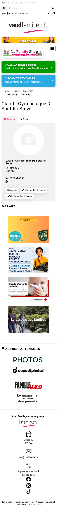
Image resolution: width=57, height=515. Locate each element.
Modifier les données (34, 190)
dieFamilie (24, 2)
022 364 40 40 (17, 178)
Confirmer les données (21, 196)
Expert (4, 14)
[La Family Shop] (22, 53)
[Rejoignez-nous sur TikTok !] (28, 492)
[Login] (53, 13)
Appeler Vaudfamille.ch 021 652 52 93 (28, 473)
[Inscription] (49, 13)
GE (7, 2)
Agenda (13, 190)
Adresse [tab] (10, 119)
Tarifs (18, 505)
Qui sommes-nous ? (29, 502)
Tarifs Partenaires (21, 14)
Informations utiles (28, 505)
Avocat (10, 14)
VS (16, 2)
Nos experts (49, 502)
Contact (40, 502)
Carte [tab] (25, 119)
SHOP (33, 2)
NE (11, 2)
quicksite (17, 502)
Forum (39, 505)
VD (3, 2)
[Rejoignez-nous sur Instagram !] (28, 485)
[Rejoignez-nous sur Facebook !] (28, 479)
